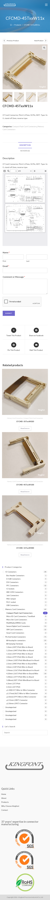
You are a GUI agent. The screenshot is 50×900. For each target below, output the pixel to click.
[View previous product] (4, 40)
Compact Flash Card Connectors (24, 126)
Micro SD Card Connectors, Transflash (20, 616)
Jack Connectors (12, 595)
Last (27, 261)
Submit (8, 313)
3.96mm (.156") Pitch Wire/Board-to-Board (22, 670)
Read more (25, 428)
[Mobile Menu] (46, 5)
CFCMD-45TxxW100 (25, 485)
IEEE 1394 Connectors (14, 592)
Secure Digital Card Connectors (18, 626)
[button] (44, 48)
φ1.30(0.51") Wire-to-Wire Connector (20, 690)
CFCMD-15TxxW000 (25, 548)
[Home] (11, 25)
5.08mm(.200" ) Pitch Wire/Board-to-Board (22, 680)
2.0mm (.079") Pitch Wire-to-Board (19, 657)
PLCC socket (11, 602)
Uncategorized (10, 707)
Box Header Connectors (15, 576)
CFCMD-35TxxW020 (25, 421)
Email (6, 266)
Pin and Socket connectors (15, 637)
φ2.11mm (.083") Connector (17, 700)
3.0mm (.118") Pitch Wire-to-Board (19, 667)
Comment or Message (14, 277)
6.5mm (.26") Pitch (13, 687)
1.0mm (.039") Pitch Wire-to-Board (19, 647)
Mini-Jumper (11, 599)
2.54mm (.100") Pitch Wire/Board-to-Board (22, 660)
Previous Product (13, 41)
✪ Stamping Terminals (14, 644)
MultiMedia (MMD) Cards (16, 623)
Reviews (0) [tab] (25, 151)
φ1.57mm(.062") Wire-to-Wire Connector (22, 693)
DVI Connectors (12, 582)
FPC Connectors (12, 586)
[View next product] (46, 40)
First (4, 261)
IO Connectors (10, 572)
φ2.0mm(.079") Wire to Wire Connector (21, 697)
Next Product (38, 41)
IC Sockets (10, 589)
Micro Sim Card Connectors (16, 620)
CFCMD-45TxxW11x (32, 25)
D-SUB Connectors (13, 579)
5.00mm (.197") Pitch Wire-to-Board (20, 677)
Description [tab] (25, 145)
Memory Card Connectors (15, 418)
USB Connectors (12, 605)
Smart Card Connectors (15, 633)
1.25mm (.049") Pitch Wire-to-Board (20, 650)
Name (6, 252)
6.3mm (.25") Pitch (13, 684)
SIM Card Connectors (14, 630)
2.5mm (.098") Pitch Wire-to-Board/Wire (21, 664)
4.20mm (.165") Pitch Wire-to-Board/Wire (22, 674)
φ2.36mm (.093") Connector (17, 703)
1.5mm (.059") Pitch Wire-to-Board (19, 654)
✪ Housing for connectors (16, 640)
